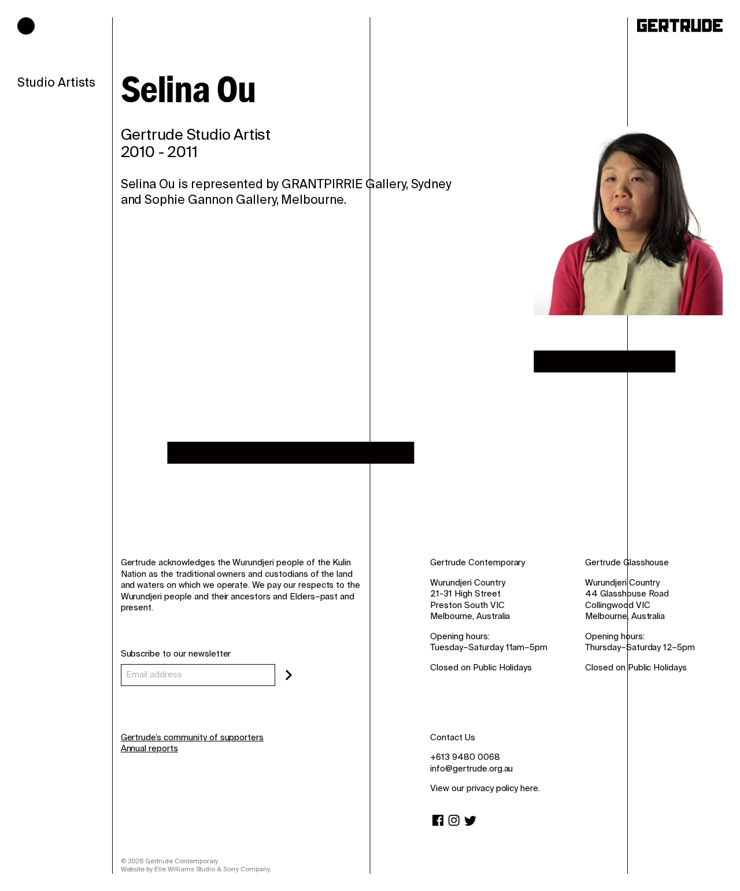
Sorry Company (246, 869)
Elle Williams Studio (184, 869)
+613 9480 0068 (465, 757)
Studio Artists (56, 83)
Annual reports (149, 748)
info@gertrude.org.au (471, 768)
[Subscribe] (289, 675)
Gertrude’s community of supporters (192, 737)
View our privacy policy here (484, 788)
